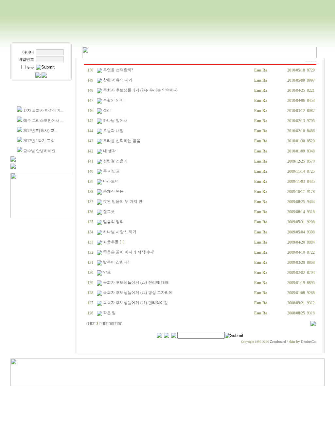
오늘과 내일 (113, 130)
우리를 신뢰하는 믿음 (121, 140)
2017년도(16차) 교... (40, 130)
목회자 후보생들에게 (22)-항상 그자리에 (138, 292)
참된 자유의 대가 (117, 80)
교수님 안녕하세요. (40, 151)
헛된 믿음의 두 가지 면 (122, 201)
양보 (107, 272)
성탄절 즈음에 (115, 161)
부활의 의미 (113, 100)
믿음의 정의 (113, 221)
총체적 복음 (113, 191)
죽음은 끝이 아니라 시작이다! (128, 252)
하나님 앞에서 (115, 120)
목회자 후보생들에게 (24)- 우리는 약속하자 (140, 90)
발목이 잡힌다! (116, 262)
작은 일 (109, 313)
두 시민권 (111, 171)
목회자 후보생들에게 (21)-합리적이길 (135, 302)
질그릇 (109, 211)
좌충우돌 (111, 242)
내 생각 (109, 151)
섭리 (107, 110)
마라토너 (111, 181)
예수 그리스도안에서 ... (43, 120)
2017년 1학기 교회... (40, 140)
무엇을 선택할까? (118, 70)
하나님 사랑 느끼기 (119, 232)
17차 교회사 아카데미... (43, 110)
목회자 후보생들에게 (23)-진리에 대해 (136, 282)
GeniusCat (308, 341)
